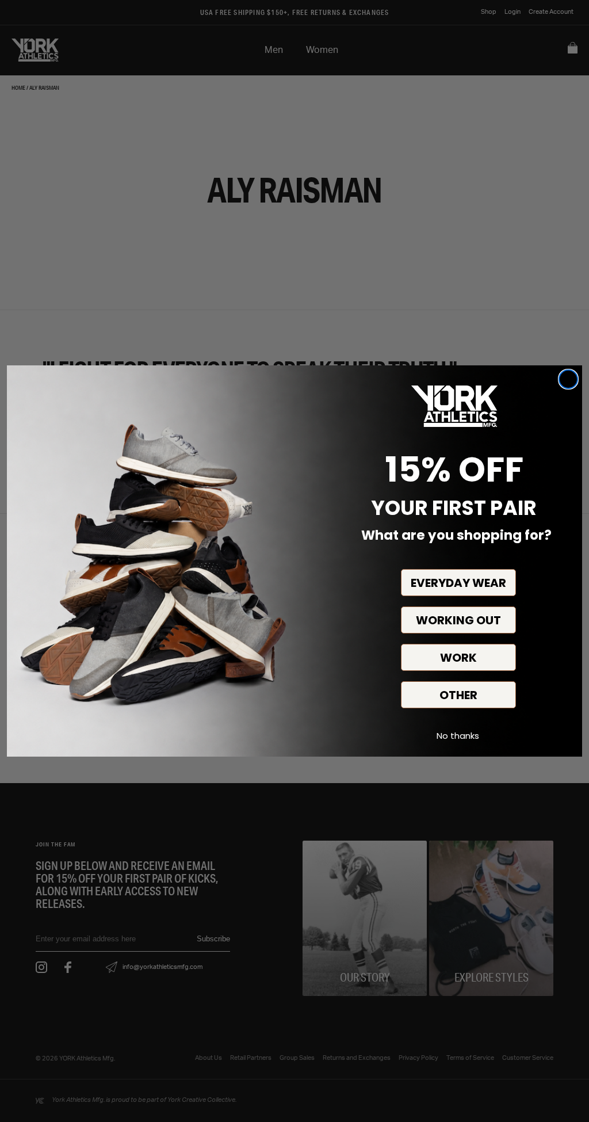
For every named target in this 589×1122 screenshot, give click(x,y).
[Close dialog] (568, 379)
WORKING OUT (458, 620)
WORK (458, 658)
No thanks (458, 736)
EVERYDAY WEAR (458, 583)
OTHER (458, 695)
